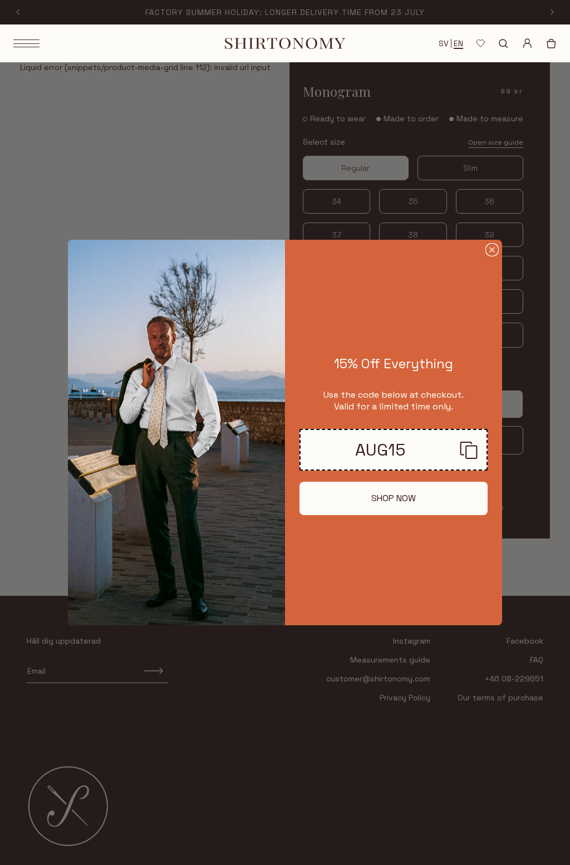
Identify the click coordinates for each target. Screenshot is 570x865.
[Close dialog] (492, 249)
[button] (393, 450)
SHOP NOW (393, 498)
